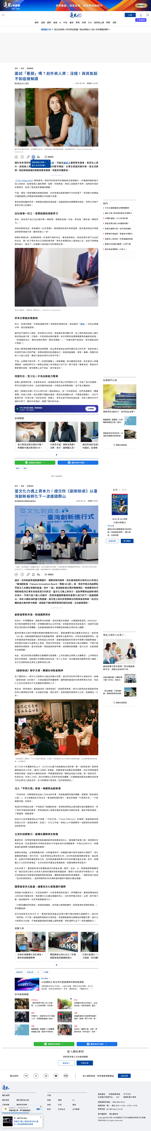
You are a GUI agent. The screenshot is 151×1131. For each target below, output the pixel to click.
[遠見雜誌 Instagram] (46, 1075)
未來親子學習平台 (105, 1097)
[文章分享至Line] (16, 157)
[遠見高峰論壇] (12, 5)
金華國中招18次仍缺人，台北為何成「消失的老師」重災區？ (85, 1004)
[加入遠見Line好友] (26, 1075)
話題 (43, 22)
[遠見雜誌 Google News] (65, 1075)
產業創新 (19, 972)
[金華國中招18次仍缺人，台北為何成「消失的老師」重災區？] (65, 1003)
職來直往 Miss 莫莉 (22, 83)
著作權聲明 (102, 1114)
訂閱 (130, 15)
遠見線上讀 (99, 22)
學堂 (108, 22)
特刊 (124, 489)
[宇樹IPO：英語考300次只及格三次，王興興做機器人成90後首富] (22, 1016)
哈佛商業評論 (114, 1094)
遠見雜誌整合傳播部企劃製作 (25, 501)
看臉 (82, 323)
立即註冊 (124, 1075)
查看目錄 (112, 541)
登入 (33, 165)
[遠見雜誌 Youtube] (56, 1075)
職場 (17, 468)
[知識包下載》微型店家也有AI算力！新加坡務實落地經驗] (8, 1121)
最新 (37, 22)
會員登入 (66, 1063)
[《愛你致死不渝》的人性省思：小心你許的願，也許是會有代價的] (22, 1003)
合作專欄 (76, 1109)
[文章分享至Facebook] (22, 157)
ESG (90, 22)
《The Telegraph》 (24, 180)
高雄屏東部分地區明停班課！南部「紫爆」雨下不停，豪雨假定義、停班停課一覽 (85, 1017)
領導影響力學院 (129, 1097)
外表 (52, 162)
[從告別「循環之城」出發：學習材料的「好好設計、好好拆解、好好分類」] (65, 1029)
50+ (118, 1097)
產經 (72, 22)
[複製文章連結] (28, 157)
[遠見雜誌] (75, 15)
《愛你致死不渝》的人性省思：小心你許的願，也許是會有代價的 (42, 1004)
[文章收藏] (33, 157)
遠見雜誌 (101, 1094)
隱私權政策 (113, 1114)
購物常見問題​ (22, 1104)
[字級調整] (38, 157)
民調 (84, 22)
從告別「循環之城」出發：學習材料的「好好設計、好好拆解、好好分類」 (85, 1030)
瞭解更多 (141, 5)
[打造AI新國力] (119, 504)
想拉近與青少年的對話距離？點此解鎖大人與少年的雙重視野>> (82, 29)
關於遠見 (5, 1100)
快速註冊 (84, 1063)
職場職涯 (30, 68)
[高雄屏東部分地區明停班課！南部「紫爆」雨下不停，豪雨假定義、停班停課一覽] (65, 1016)
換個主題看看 (121, 445)
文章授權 (5, 1104)
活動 (114, 22)
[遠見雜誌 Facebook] (36, 1075)
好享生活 (34, 1000)
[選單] (3, 15)
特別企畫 (111, 526)
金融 (55, 22)
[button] (95, 432)
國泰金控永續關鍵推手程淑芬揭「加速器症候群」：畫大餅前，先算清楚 (120, 532)
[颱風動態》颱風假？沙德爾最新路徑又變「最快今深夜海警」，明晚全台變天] (22, 1029)
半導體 (45, 972)
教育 (78, 22)
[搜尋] (147, 15)
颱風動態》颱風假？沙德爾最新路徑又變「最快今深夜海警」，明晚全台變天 (42, 1030)
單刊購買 (127, 541)
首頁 (16, 68)
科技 (65, 22)
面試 (66, 162)
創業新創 (30, 486)
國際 (49, 22)
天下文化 (127, 1094)
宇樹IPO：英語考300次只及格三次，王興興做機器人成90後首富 (43, 1017)
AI (60, 22)
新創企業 (30, 972)
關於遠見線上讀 (23, 1100)
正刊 (115, 489)
